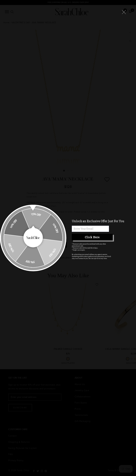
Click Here (92, 237)
